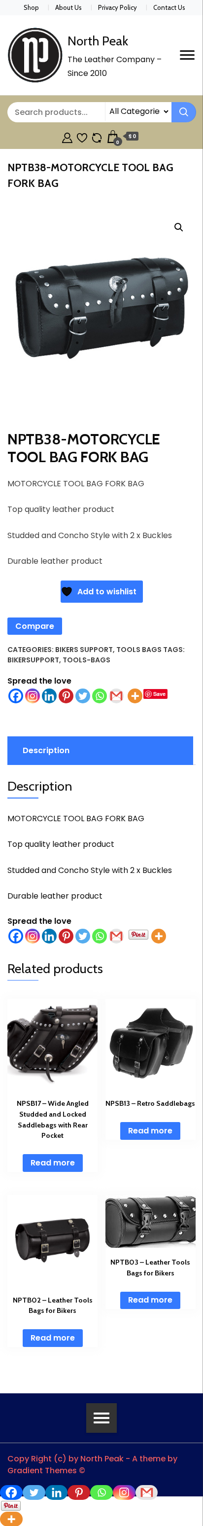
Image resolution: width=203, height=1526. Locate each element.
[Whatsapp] (99, 696)
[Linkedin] (49, 696)
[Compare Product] (97, 136)
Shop (31, 7)
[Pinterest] (66, 696)
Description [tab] (46, 750)
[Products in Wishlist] (82, 136)
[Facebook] (15, 696)
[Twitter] (82, 696)
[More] (135, 696)
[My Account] (67, 136)
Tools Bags (139, 649)
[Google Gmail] (116, 696)
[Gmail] (116, 936)
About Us (68, 7)
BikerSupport (33, 660)
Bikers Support (84, 649)
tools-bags (86, 660)
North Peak (98, 41)
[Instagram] (32, 696)
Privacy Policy (117, 7)
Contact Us (169, 7)
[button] (179, 227)
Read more (53, 1162)
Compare (34, 626)
